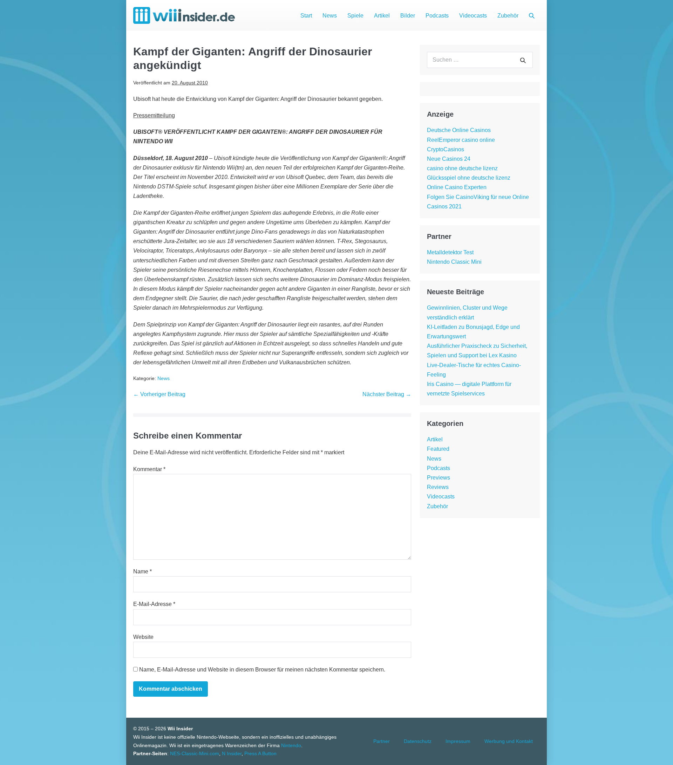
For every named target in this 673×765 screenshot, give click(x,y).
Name (142, 571)
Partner (381, 741)
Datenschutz (417, 741)
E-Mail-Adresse (154, 604)
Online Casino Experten (457, 187)
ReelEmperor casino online (461, 140)
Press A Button (260, 753)
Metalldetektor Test (450, 252)
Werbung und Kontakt (508, 741)
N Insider (232, 753)
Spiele (355, 16)
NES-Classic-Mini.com (194, 753)
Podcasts (437, 16)
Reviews (438, 487)
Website (143, 637)
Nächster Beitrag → (386, 394)
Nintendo (291, 745)
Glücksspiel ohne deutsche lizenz (468, 178)
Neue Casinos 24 (448, 159)
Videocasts (473, 16)
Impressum (458, 741)
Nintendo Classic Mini (454, 262)
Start (306, 16)
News (329, 16)
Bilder (407, 16)
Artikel (382, 16)
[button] (532, 15)
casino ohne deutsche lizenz (462, 168)
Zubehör (507, 16)
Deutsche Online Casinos (459, 130)
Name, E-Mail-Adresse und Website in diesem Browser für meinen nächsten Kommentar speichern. (262, 670)
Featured (438, 449)
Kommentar (149, 469)
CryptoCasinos (445, 149)
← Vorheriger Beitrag (159, 394)
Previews (438, 478)
